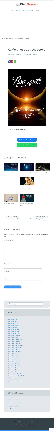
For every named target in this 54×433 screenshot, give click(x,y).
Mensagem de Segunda (13, 372)
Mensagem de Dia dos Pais (14, 341)
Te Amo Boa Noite (9, 203)
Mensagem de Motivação (14, 363)
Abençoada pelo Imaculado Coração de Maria (26, 189)
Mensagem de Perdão (13, 370)
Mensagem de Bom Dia (13, 333)
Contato (37, 10)
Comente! (19, 54)
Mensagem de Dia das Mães (15, 339)
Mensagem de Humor (13, 355)
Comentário (9, 240)
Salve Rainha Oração (13, 400)
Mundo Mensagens (17, 421)
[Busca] (42, 9)
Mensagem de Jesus (13, 360)
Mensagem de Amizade (13, 325)
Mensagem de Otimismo (14, 368)
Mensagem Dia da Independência (16, 376)
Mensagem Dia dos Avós (14, 380)
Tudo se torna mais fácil (42, 173)
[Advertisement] (27, 25)
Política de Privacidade (27, 10)
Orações (18, 10)
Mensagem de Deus (13, 337)
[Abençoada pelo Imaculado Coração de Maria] (27, 185)
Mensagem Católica (13, 323)
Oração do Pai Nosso (13, 408)
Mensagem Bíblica (12, 321)
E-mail (7, 271)
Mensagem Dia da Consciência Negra (17, 374)
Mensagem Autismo (13, 319)
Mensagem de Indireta (13, 357)
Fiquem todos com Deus (26, 173)
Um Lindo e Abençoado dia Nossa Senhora (18, 402)
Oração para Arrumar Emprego (15, 406)
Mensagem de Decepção (14, 335)
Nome (7, 264)
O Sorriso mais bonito (14, 218)
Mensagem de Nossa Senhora (15, 366)
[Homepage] (27, 4)
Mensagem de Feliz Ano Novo (15, 347)
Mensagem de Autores (13, 329)
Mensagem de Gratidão (14, 353)
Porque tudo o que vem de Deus (38, 219)
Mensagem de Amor (13, 327)
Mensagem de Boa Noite (31, 54)
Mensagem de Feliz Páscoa (14, 351)
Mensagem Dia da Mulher (14, 378)
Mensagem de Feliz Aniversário (15, 345)
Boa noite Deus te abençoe (14, 404)
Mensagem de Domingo (14, 343)
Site (6, 279)
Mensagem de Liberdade (14, 361)
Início (12, 10)
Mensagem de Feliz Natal (14, 349)
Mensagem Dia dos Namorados (15, 382)
